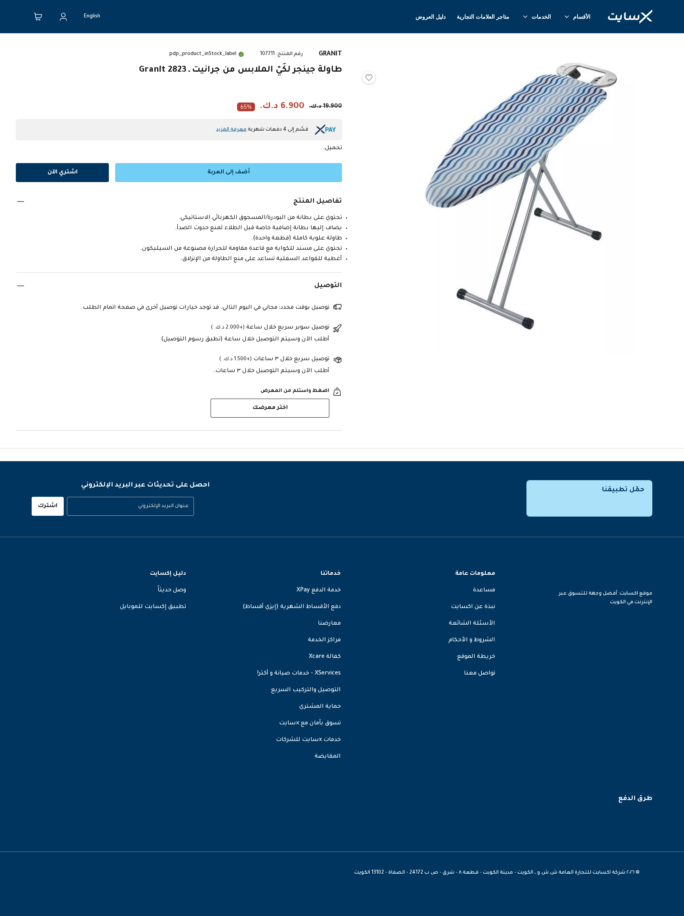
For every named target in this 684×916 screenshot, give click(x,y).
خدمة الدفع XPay (318, 590)
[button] (521, 198)
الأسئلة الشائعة (472, 624)
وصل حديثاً (172, 590)
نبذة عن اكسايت (473, 607)
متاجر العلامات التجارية (483, 16)
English (92, 16)
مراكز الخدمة (324, 640)
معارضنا (329, 624)
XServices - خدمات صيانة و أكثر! (299, 674)
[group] (130, 506)
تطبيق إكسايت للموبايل (153, 607)
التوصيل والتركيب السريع (306, 690)
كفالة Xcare (325, 657)
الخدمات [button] (541, 16)
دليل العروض (431, 16)
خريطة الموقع (476, 657)
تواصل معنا (479, 674)
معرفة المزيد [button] (231, 130)
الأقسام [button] (582, 16)
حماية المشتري (320, 707)
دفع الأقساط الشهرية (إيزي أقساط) (292, 607)
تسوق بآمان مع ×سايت (310, 723)
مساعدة (484, 590)
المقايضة (328, 757)
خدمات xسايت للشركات (308, 740)
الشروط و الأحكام (471, 640)
